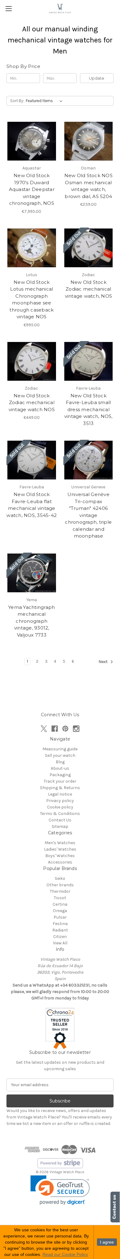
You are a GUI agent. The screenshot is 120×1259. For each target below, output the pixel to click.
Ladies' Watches (60, 849)
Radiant (60, 930)
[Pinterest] (65, 728)
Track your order (60, 781)
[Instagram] (76, 728)
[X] (44, 728)
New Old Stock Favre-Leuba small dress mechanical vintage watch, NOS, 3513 (88, 409)
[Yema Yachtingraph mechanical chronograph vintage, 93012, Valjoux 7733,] (31, 573)
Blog (60, 762)
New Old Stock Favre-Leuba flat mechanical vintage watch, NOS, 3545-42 (31, 504)
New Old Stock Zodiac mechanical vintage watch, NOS (88, 289)
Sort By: (17, 100)
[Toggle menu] (8, 8)
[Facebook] (54, 728)
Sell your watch (60, 755)
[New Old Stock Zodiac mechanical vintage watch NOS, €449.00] (31, 361)
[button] (60, 1190)
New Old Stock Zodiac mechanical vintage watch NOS (32, 402)
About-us (60, 768)
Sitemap (60, 826)
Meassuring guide (60, 749)
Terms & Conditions (60, 813)
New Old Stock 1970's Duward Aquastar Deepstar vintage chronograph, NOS (31, 189)
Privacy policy (60, 800)
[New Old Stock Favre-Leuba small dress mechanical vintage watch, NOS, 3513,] (88, 361)
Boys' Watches (60, 855)
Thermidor (60, 891)
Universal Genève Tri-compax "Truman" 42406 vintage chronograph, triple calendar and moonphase (88, 515)
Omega (60, 910)
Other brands (60, 885)
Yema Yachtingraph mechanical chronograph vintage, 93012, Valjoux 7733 (31, 621)
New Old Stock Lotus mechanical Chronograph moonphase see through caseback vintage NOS (32, 299)
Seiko (60, 878)
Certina (60, 904)
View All (60, 943)
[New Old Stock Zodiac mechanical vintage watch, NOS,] (88, 247)
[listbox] (45, 100)
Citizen (60, 936)
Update (96, 78)
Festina (60, 923)
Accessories (60, 862)
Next (103, 662)
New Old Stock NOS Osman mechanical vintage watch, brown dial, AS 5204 (88, 186)
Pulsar (60, 917)
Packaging (60, 774)
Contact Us (60, 820)
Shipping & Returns (60, 787)
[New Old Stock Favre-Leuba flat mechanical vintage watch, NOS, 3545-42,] (31, 460)
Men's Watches (60, 842)
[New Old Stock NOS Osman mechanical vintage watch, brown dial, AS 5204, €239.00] (88, 141)
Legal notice (60, 794)
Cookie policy (60, 807)
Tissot (60, 897)
